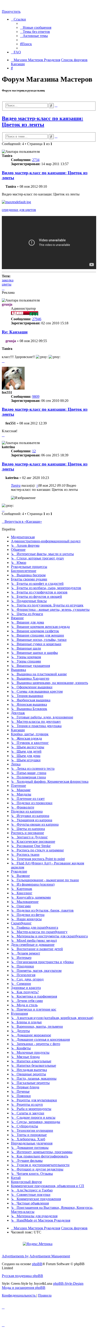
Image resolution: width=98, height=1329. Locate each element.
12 (34, 451)
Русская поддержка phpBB (22, 1276)
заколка (7, 280)
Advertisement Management (49, 1256)
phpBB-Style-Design (68, 1283)
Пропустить (11, 11)
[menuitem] (35, 27)
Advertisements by (15, 1256)
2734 (35, 160)
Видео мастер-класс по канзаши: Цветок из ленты (42, 121)
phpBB (37, 1264)
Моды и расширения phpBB (23, 1288)
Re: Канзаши (15, 332)
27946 (36, 319)
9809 (35, 396)
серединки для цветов (19, 210)
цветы (6, 284)
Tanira (16, 485)
